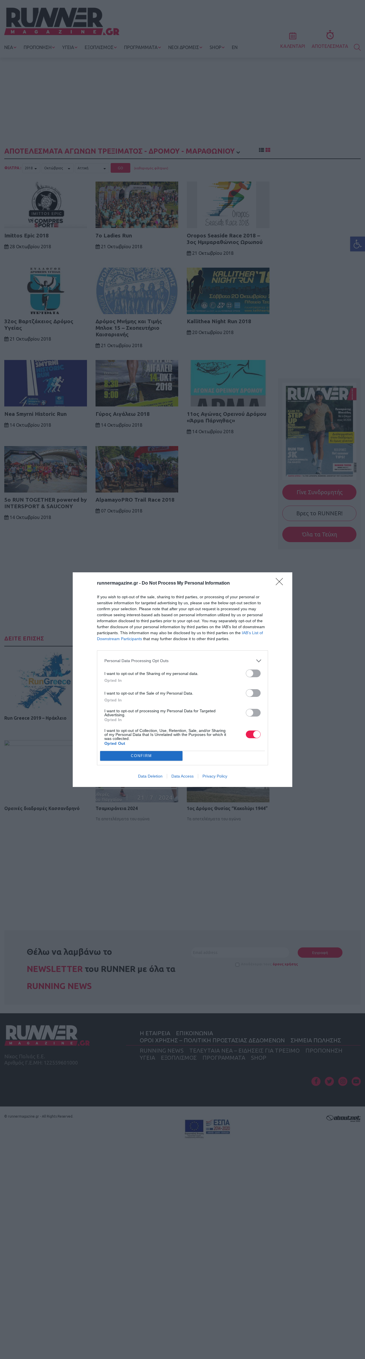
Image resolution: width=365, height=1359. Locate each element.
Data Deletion (150, 776)
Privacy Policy (214, 776)
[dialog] (182, 679)
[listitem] (182, 661)
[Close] (281, 583)
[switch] (253, 673)
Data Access (182, 776)
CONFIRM (141, 756)
